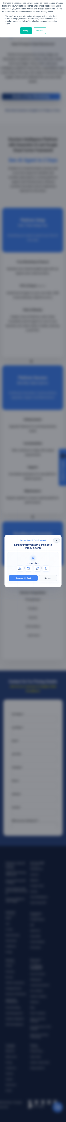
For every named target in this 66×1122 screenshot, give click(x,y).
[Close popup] (56, 540)
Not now (48, 578)
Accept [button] (26, 30)
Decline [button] (39, 30)
